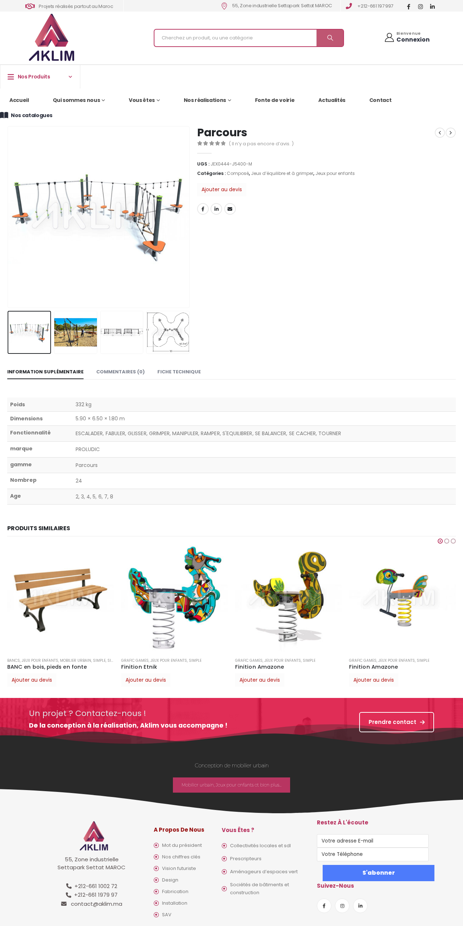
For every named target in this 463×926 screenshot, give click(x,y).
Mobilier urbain (75, 660)
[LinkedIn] (432, 6)
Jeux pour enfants (335, 173)
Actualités (331, 100)
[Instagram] (420, 6)
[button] (440, 541)
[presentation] (9, 216)
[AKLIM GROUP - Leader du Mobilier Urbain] (51, 38)
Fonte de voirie (275, 100)
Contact (380, 100)
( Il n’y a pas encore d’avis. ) (261, 143)
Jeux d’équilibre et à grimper (282, 173)
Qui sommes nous (76, 100)
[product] (60, 598)
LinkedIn (216, 209)
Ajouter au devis (221, 189)
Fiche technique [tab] (179, 371)
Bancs (13, 660)
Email (230, 209)
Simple (99, 660)
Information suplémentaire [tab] (45, 371)
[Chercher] (330, 38)
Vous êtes (142, 100)
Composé (238, 173)
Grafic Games (135, 660)
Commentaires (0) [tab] (120, 371)
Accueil (19, 100)
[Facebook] (408, 6)
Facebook (203, 209)
